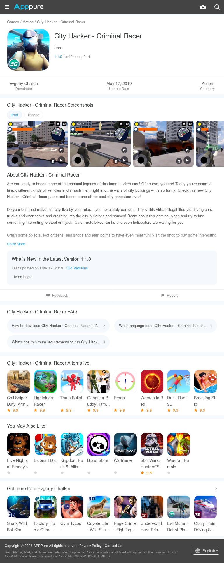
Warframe (123, 460)
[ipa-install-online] (203, 7)
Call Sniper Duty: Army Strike (17, 401)
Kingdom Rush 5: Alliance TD (71, 463)
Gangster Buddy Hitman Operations (98, 401)
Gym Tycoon (70, 526)
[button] (7, 7)
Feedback (60, 295)
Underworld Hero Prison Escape (151, 526)
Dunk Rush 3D (177, 401)
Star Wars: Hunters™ (150, 463)
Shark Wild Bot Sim (17, 526)
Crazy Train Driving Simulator (204, 526)
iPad (14, 114)
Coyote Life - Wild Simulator (98, 526)
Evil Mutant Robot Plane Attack (178, 526)
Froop (119, 397)
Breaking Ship (205, 401)
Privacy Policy (90, 545)
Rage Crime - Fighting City (125, 526)
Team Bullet (71, 397)
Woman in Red (152, 401)
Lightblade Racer (43, 401)
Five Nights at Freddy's (17, 463)
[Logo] (28, 7)
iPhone (33, 114)
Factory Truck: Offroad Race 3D (44, 526)
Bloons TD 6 (45, 460)
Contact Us (113, 545)
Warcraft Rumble (178, 463)
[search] (217, 7)
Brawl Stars (97, 460)
